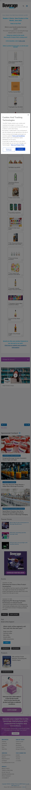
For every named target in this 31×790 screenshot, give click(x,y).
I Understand (20, 149)
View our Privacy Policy (17, 145)
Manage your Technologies (9, 149)
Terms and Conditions (18, 136)
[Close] (28, 114)
